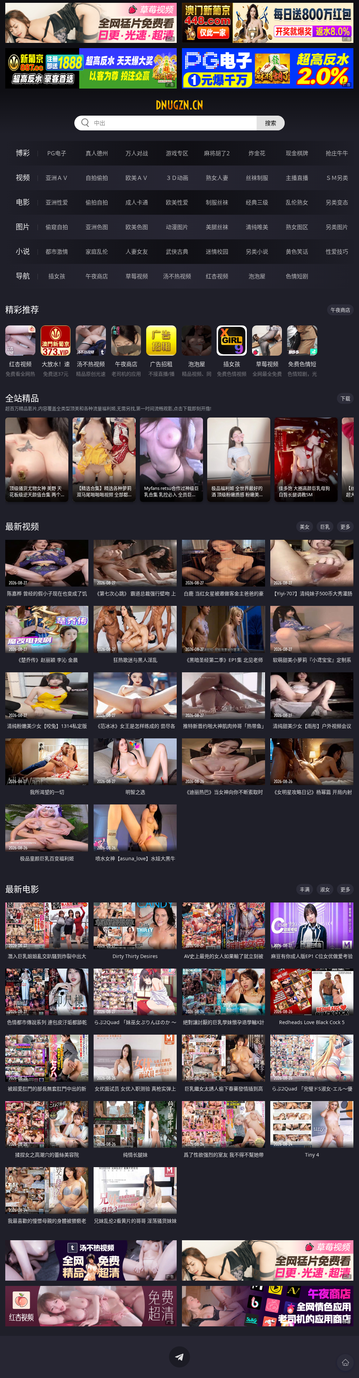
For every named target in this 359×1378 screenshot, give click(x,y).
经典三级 (257, 202)
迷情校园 (217, 251)
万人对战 (137, 153)
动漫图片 (177, 227)
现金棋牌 (297, 153)
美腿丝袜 (217, 227)
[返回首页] (345, 1362)
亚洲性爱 (57, 202)
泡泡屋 (257, 276)
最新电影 (22, 889)
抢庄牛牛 (337, 153)
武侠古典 (177, 251)
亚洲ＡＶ (57, 178)
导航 (23, 276)
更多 (345, 526)
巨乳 (325, 526)
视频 (23, 177)
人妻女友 (137, 251)
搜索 (270, 123)
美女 (305, 526)
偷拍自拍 (97, 202)
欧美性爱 (177, 202)
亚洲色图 (97, 227)
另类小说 (257, 251)
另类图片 (337, 227)
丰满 (305, 889)
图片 (23, 227)
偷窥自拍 (57, 227)
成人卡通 (137, 202)
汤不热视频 (177, 276)
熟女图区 (297, 227)
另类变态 (337, 202)
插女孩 (56, 276)
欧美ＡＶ (137, 178)
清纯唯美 (257, 227)
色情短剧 (297, 276)
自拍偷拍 (97, 178)
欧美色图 (137, 227)
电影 (23, 202)
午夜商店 (97, 276)
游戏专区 (177, 153)
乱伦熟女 (297, 202)
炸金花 (257, 153)
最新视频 (22, 526)
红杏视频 (217, 276)
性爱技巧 (337, 251)
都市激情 (57, 251)
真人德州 (97, 153)
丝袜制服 (257, 178)
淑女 (325, 889)
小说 (23, 251)
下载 (345, 398)
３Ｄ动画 (177, 178)
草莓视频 (137, 276)
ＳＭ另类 (337, 178)
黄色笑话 (297, 251)
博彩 (23, 153)
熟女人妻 (217, 178)
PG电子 (56, 153)
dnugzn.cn (179, 105)
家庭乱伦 (97, 251)
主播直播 (297, 178)
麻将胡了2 (217, 153)
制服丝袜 (217, 202)
